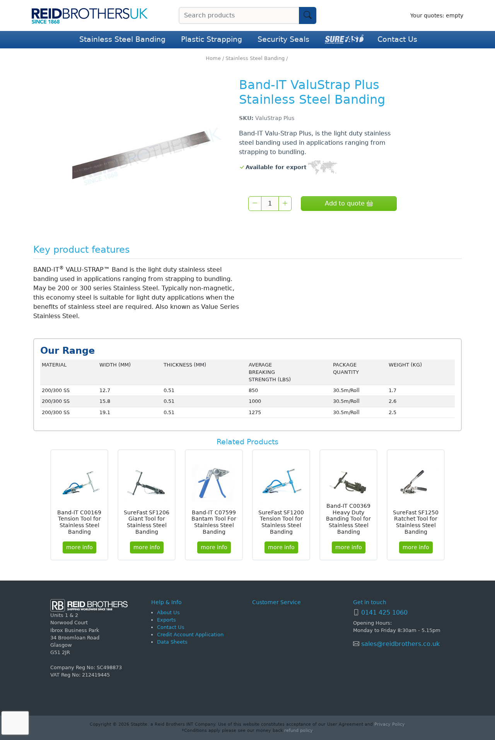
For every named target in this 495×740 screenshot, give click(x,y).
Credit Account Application (190, 634)
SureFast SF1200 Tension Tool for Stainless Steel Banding (281, 522)
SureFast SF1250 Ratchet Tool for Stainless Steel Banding (416, 522)
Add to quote (346, 203)
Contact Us (397, 39)
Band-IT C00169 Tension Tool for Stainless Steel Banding (79, 522)
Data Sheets (172, 642)
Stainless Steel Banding (122, 39)
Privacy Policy (389, 724)
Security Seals (283, 39)
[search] (307, 15)
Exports (166, 620)
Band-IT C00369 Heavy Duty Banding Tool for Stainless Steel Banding (348, 519)
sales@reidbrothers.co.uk (399, 644)
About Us (168, 612)
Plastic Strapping (211, 39)
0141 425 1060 (384, 612)
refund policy (298, 730)
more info (79, 547)
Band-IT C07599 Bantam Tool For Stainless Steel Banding (213, 522)
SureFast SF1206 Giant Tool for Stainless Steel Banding (146, 522)
